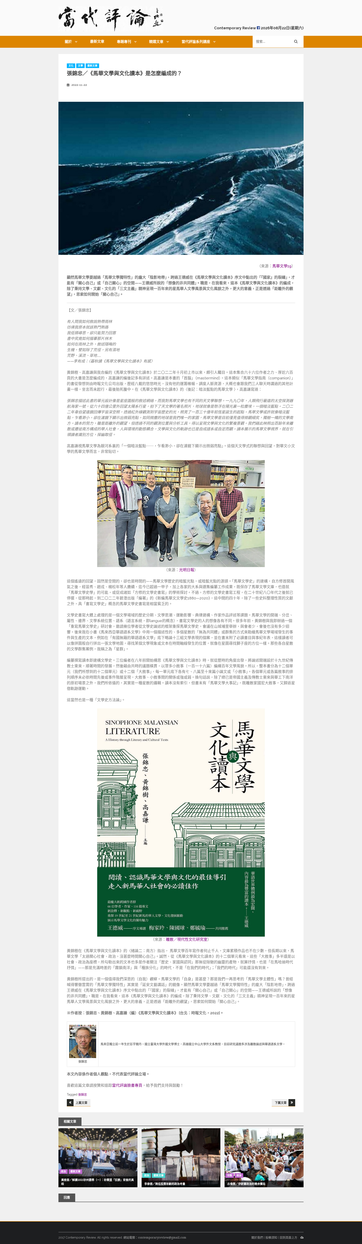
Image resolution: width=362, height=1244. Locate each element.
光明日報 (186, 570)
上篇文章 (81, 1102)
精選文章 (156, 42)
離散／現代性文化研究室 (186, 939)
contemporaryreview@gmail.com (162, 1237)
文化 (71, 65)
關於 (68, 42)
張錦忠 (82, 1094)
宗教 (229, 1175)
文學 (80, 65)
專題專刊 (124, 42)
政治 (63, 1171)
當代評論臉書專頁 (127, 1085)
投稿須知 (271, 1237)
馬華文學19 (281, 266)
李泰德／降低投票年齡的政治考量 (164, 1183)
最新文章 (97, 41)
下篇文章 (281, 1102)
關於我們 (257, 1237)
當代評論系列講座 (196, 42)
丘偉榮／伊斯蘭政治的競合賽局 (246, 1183)
